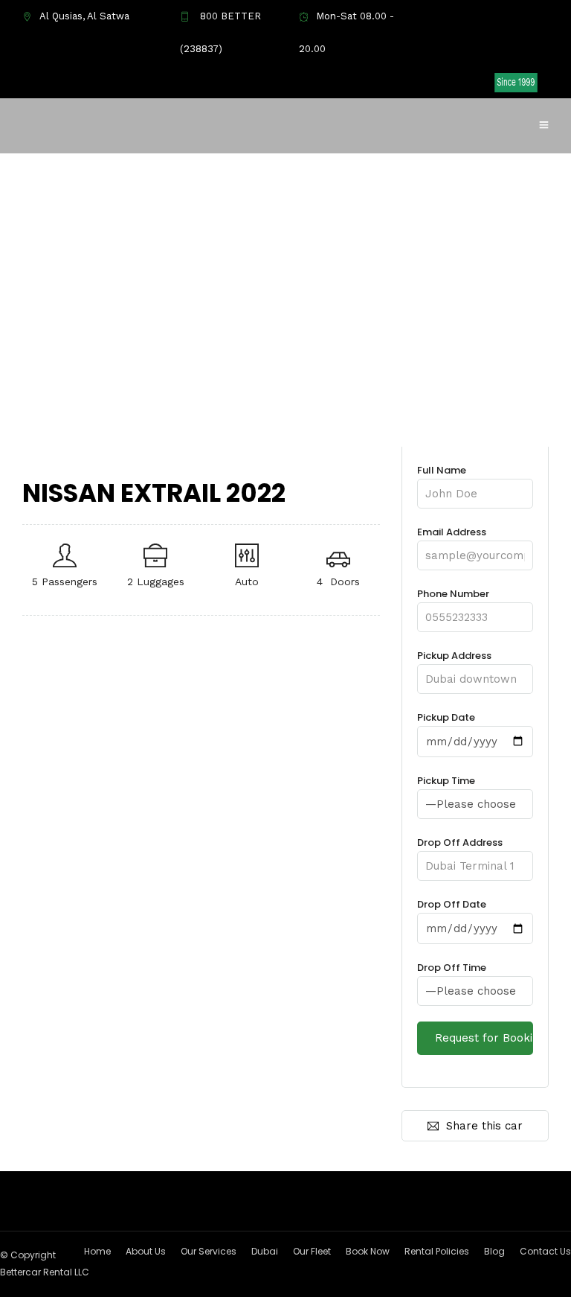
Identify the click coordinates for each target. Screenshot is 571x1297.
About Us (146, 1251)
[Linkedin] (451, 82)
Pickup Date (446, 717)
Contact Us (545, 1251)
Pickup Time (446, 781)
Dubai (264, 1251)
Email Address (451, 532)
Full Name (441, 470)
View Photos (90, 420)
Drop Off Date (451, 904)
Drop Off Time (451, 967)
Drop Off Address (460, 842)
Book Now (368, 1251)
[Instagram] (475, 82)
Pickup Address (454, 655)
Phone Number (453, 594)
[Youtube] (427, 82)
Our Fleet (312, 1251)
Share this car (484, 1125)
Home (97, 1251)
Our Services (208, 1251)
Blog (494, 1251)
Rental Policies (436, 1251)
